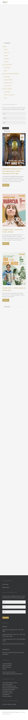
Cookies (14, 704)
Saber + (5, 70)
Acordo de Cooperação (9, 95)
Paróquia (6, 55)
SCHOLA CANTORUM (7, 64)
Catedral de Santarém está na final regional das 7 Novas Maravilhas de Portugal (12, 171)
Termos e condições (6, 704)
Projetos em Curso (8, 82)
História (5, 49)
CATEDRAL (4, 46)
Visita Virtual (6, 52)
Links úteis (6, 61)
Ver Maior (14, 338)
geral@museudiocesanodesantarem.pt (13, 673)
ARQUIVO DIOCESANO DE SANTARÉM (10, 73)
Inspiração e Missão (8, 79)
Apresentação (7, 67)
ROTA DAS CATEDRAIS (7, 88)
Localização (6, 58)
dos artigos (5, 587)
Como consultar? (7, 85)
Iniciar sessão (5, 584)
